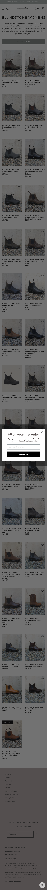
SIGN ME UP (23, 454)
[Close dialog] (42, 431)
